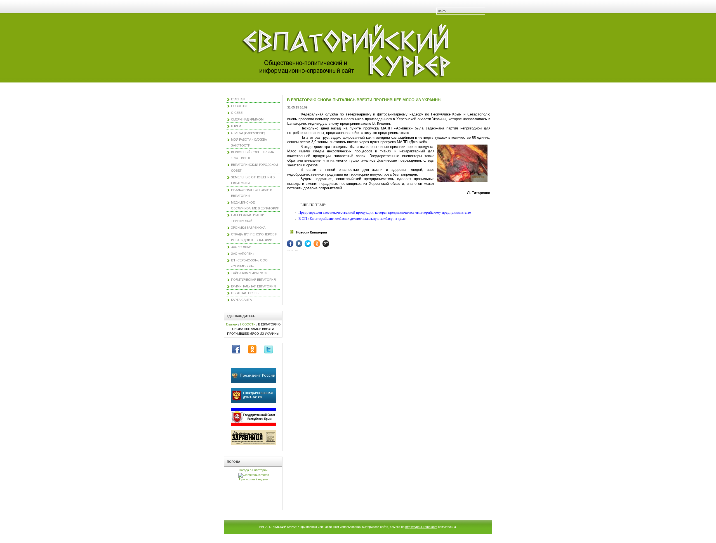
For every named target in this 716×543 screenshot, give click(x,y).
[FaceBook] (294, 243)
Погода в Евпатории (253, 470)
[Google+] (330, 243)
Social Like (292, 250)
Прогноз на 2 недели (253, 479)
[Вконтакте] (303, 243)
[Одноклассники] (321, 243)
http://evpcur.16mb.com (421, 526)
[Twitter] (312, 243)
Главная (231, 324)
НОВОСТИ (248, 324)
